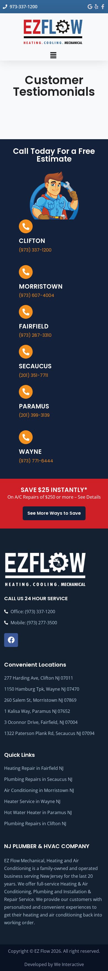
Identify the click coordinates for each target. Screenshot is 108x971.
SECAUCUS (35, 366)
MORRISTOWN (41, 286)
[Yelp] (96, 6)
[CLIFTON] (26, 226)
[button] (53, 55)
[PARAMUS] (26, 392)
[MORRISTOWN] (26, 272)
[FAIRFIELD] (26, 312)
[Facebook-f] (102, 6)
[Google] (90, 6)
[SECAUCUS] (26, 352)
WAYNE (30, 451)
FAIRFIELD (33, 326)
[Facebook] (11, 640)
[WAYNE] (26, 437)
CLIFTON (32, 241)
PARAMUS (34, 406)
